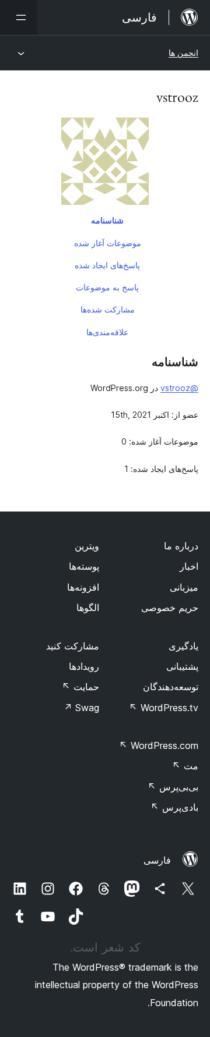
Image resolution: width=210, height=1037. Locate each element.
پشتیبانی (182, 666)
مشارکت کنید (72, 646)
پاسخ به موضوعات (107, 287)
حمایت (80, 686)
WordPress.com (158, 745)
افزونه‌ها (83, 587)
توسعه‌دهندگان (170, 686)
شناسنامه (107, 220)
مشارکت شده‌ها (107, 309)
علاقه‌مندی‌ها (107, 332)
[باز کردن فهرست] (18, 17)
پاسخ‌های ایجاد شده (107, 265)
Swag (81, 707)
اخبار (189, 566)
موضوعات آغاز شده (107, 243)
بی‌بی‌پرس (173, 787)
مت (185, 766)
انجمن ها (183, 53)
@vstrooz (179, 388)
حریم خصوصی (169, 607)
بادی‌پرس (174, 807)
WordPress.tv (163, 707)
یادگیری (183, 646)
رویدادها (84, 666)
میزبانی (184, 587)
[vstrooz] (105, 163)
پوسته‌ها (84, 566)
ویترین (87, 546)
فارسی (157, 860)
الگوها (87, 607)
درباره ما (181, 546)
